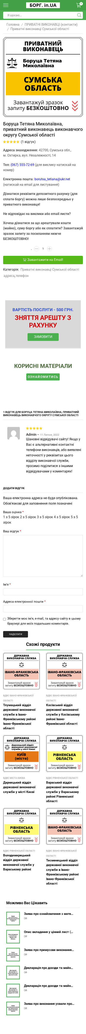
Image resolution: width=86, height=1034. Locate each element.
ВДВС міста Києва (14, 778)
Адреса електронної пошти (24, 601)
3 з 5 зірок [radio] (45, 517)
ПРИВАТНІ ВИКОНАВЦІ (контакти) (51, 25)
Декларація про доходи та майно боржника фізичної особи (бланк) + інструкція (49, 968)
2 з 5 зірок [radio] (28, 517)
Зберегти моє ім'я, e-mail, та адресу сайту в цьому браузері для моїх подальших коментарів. (44, 621)
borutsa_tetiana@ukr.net (52, 179)
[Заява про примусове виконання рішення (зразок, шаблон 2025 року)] (13, 954)
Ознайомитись (43, 377)
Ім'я (7, 584)
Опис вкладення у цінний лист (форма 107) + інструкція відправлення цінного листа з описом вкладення (49, 932)
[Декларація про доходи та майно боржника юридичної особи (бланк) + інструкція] (13, 990)
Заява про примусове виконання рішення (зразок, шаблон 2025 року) (49, 950)
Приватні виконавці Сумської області (39, 29)
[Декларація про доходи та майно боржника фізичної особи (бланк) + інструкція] (13, 972)
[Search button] (79, 15)
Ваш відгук (12, 531)
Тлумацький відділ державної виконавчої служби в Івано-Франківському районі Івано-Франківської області (19, 716)
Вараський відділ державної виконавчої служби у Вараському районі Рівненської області (62, 792)
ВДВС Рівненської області (62, 778)
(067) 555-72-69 (22, 165)
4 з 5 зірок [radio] (62, 517)
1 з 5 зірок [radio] (11, 517)
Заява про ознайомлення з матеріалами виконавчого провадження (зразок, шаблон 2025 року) (49, 914)
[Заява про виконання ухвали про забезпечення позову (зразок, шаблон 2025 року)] (13, 1008)
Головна (12, 25)
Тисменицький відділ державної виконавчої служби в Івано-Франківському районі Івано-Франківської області (62, 872)
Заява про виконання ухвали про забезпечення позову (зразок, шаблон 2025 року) (49, 1004)
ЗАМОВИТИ (43, 337)
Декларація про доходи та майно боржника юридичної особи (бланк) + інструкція (49, 986)
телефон (22, 276)
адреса (9, 276)
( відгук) (28, 142)
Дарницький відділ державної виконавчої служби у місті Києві (19, 787)
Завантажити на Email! (45, 260)
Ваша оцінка (13, 512)
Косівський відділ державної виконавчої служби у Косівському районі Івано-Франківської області (63, 714)
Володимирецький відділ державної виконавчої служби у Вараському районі (18, 862)
